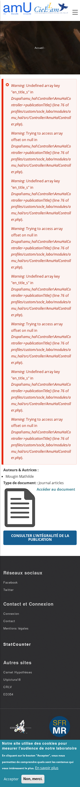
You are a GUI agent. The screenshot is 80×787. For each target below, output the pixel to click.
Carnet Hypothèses (17, 672)
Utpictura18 (12, 679)
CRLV (7, 687)
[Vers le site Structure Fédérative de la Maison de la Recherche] (59, 727)
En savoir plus (46, 767)
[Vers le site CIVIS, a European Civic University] (20, 726)
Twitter (8, 590)
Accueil (39, 48)
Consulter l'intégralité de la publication (40, 537)
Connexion (11, 613)
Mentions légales (16, 628)
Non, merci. (32, 779)
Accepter (11, 779)
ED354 (8, 694)
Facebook (10, 582)
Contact (9, 621)
